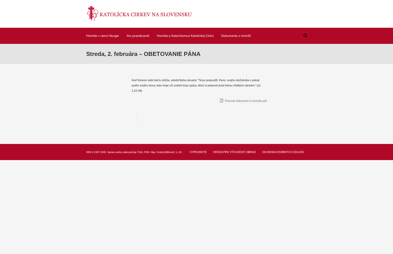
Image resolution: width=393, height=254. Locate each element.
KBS (88, 152)
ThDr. (140, 152)
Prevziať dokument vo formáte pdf (245, 101)
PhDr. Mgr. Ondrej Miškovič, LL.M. (163, 152)
